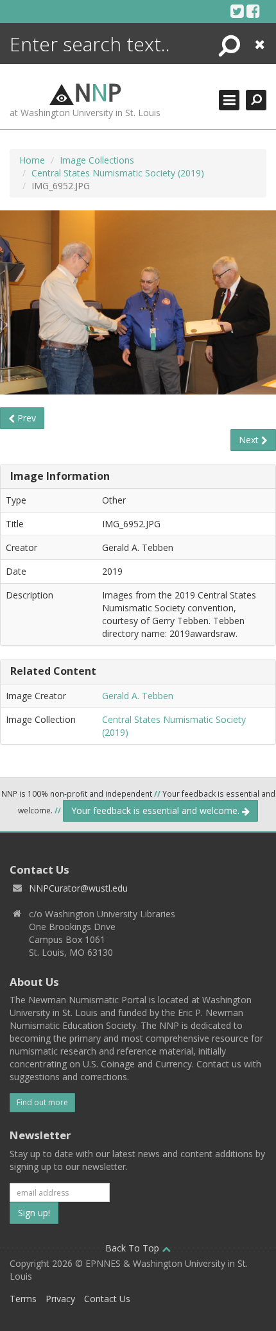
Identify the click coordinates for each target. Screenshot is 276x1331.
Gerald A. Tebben (137, 696)
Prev (25, 418)
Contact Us (107, 1299)
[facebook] (253, 11)
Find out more (42, 1102)
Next (250, 440)
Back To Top (133, 1248)
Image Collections (97, 160)
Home (32, 160)
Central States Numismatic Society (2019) (117, 173)
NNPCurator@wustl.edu (78, 888)
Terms (23, 1299)
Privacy (60, 1299)
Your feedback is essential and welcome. (156, 810)
